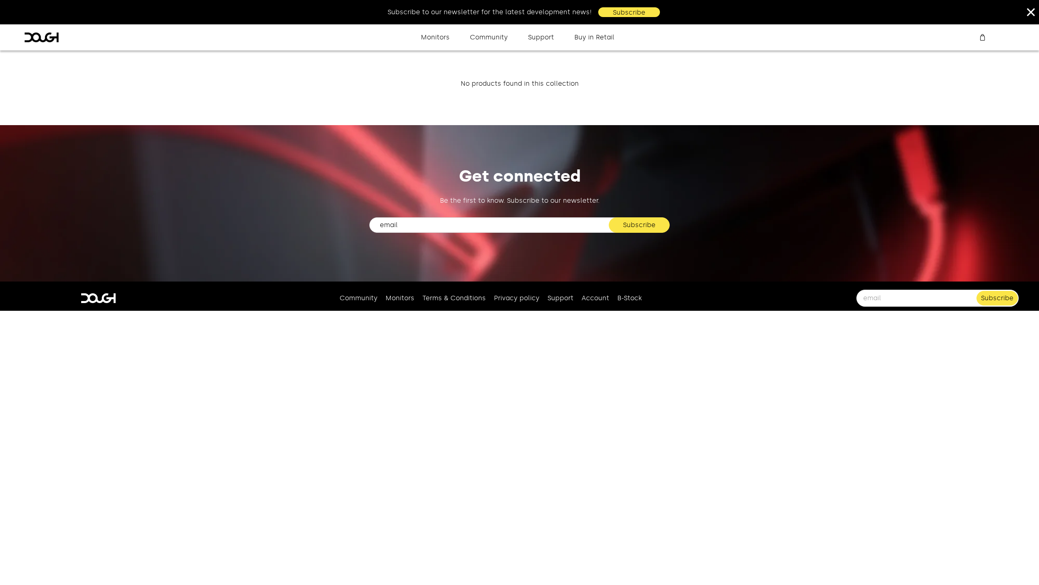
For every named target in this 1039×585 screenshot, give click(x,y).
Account (595, 298)
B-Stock (629, 298)
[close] (1031, 12)
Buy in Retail (594, 37)
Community (489, 37)
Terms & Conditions (454, 298)
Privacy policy (516, 298)
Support (541, 37)
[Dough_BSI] (41, 37)
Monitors (435, 37)
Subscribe (629, 12)
